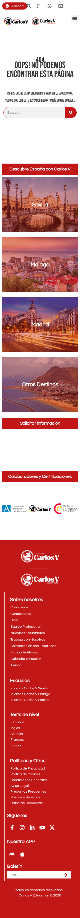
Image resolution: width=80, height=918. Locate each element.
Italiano (16, 745)
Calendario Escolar (25, 659)
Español (17, 722)
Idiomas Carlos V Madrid (30, 700)
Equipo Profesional (25, 626)
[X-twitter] (52, 828)
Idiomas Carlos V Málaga (30, 694)
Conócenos (19, 607)
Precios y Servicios (25, 797)
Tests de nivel (24, 714)
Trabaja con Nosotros (27, 639)
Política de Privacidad (27, 768)
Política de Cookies (25, 774)
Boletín (14, 866)
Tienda (16, 665)
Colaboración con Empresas (33, 646)
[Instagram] (22, 828)
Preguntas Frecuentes (28, 791)
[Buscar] (70, 112)
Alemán (16, 734)
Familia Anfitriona (24, 652)
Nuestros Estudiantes (27, 633)
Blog (14, 620)
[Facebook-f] (12, 828)
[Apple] (22, 854)
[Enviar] (65, 874)
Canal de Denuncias (26, 803)
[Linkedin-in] (32, 828)
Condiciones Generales (29, 780)
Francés (17, 739)
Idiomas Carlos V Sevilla (29, 688)
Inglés (15, 728)
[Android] (11, 854)
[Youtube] (42, 828)
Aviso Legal (19, 785)
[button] (74, 18)
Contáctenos (20, 613)
